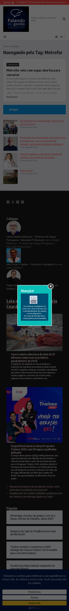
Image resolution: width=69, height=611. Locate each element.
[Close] (50, 286)
